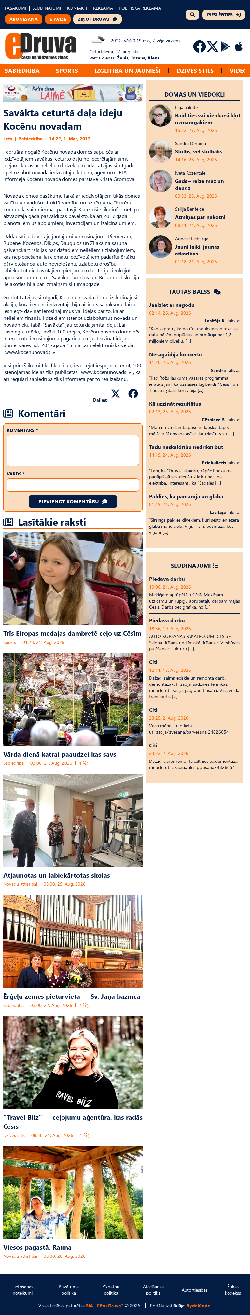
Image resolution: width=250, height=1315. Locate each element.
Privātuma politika (69, 1289)
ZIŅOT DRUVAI (93, 19)
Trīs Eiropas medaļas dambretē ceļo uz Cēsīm (72, 632)
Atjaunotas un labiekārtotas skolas (56, 874)
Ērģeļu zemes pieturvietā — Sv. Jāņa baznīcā (71, 995)
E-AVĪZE (57, 19)
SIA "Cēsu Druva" (104, 1305)
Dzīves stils (195, 70)
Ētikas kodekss (233, 1289)
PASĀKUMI (15, 8)
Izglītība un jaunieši (127, 70)
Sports (67, 70)
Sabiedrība (22, 70)
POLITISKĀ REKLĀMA (140, 8)
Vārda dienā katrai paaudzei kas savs (59, 753)
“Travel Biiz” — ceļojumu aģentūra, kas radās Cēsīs (73, 1121)
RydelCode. (199, 1305)
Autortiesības (195, 1290)
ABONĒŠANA (23, 19)
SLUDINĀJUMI (46, 8)
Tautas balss (190, 291)
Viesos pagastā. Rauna (37, 1246)
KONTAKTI (77, 8)
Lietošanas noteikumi (22, 1289)
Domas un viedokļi (194, 94)
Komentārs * (22, 430)
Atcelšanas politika (153, 1289)
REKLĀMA (103, 8)
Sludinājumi (191, 565)
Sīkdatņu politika (110, 1289)
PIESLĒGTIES (220, 14)
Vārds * (16, 474)
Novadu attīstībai (20, 884)
